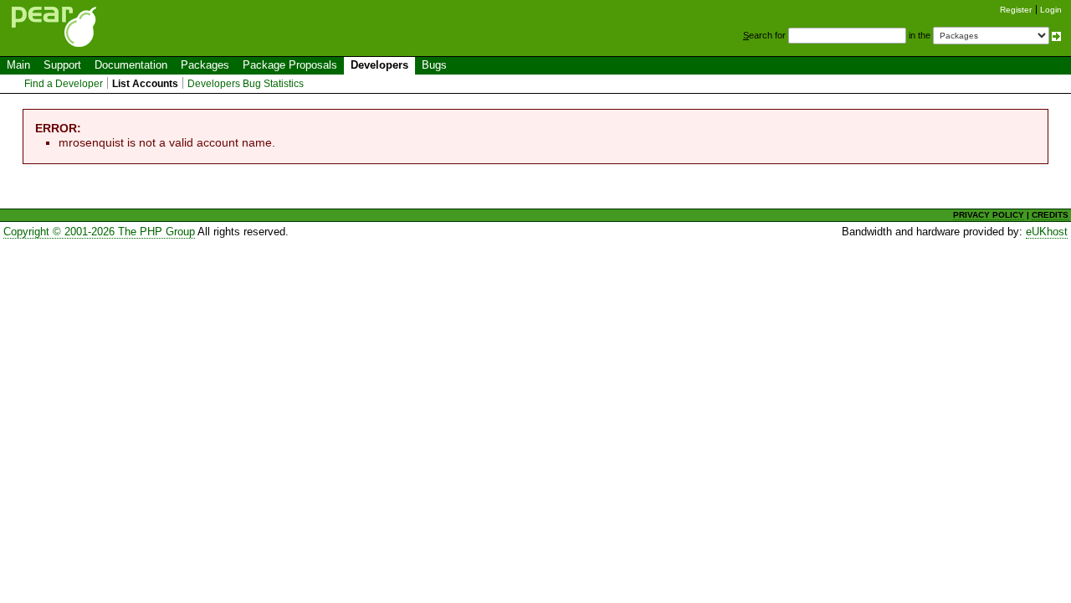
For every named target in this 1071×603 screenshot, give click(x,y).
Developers (379, 65)
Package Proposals (290, 65)
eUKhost (1047, 231)
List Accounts (145, 84)
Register (1016, 9)
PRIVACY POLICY (988, 214)
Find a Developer (63, 84)
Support (62, 65)
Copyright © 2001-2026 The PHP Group (99, 231)
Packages (205, 65)
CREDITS (1050, 214)
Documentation (131, 65)
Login (1051, 9)
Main (18, 65)
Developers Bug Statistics (245, 84)
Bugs (434, 65)
